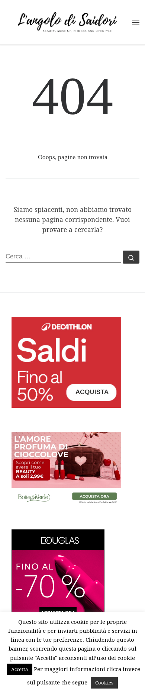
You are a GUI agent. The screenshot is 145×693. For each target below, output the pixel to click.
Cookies (104, 682)
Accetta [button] (19, 669)
